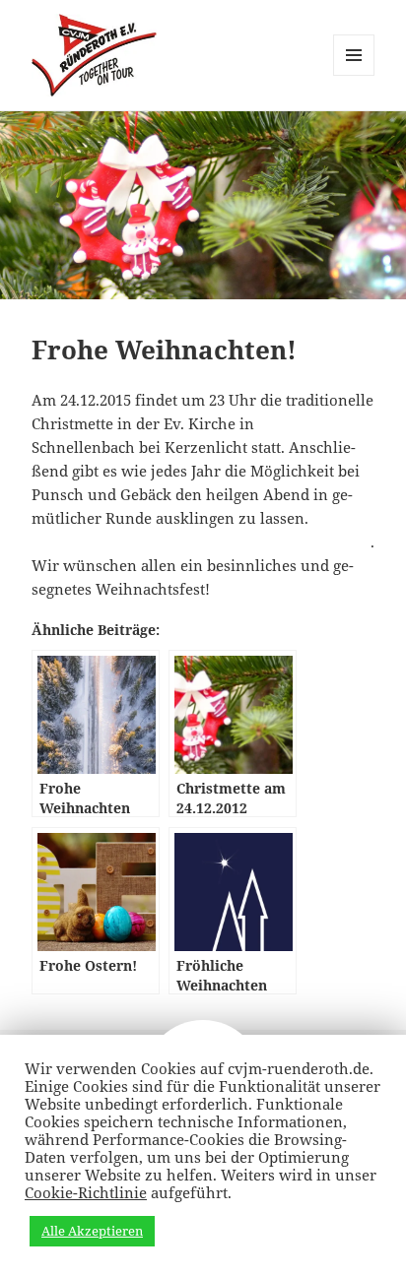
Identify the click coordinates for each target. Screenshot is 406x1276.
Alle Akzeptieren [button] (92, 1231)
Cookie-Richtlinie (86, 1192)
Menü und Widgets (354, 75)
